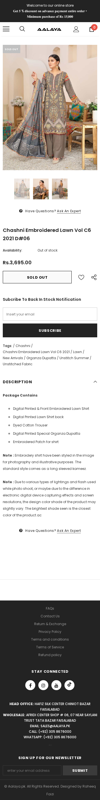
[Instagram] (43, 685)
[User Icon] (76, 29)
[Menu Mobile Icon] (6, 29)
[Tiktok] (69, 685)
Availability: (12, 250)
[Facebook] (30, 685)
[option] (50, 107)
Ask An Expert (69, 211)
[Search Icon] (22, 29)
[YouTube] (56, 685)
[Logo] (49, 29)
